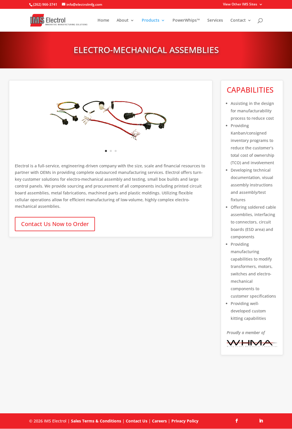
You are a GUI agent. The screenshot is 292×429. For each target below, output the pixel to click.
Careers (159, 421)
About (123, 20)
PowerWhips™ (186, 20)
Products (150, 20)
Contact (238, 20)
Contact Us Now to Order (55, 224)
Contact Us (136, 421)
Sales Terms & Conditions (96, 421)
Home (103, 20)
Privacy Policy (184, 421)
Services (215, 20)
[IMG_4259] (110, 144)
